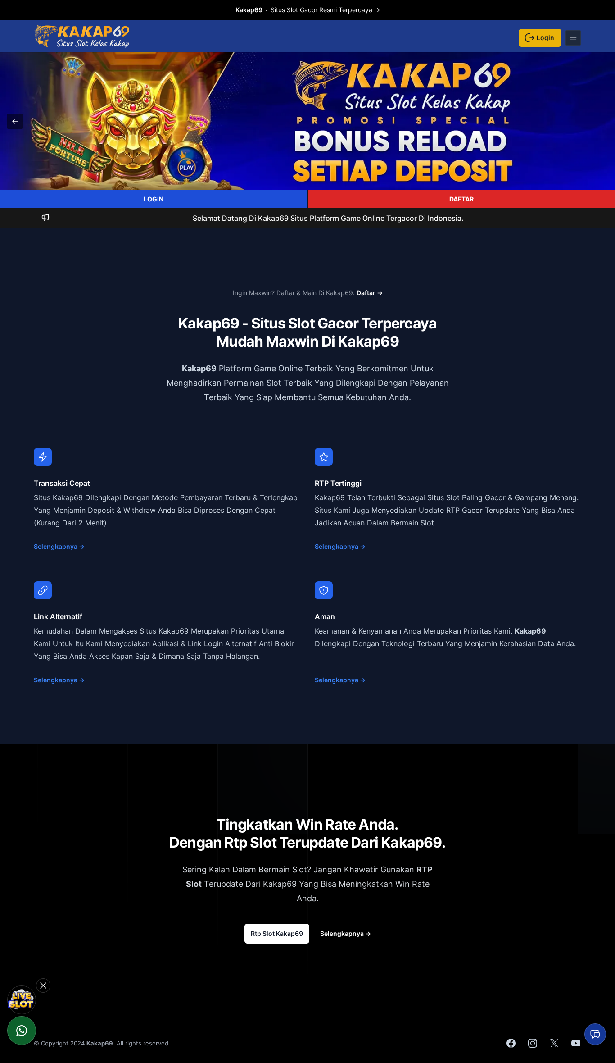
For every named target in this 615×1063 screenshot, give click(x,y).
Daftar (370, 293)
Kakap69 (199, 368)
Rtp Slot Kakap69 (277, 933)
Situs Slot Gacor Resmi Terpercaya (307, 10)
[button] (15, 121)
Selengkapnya (59, 546)
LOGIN (153, 199)
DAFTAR (461, 199)
